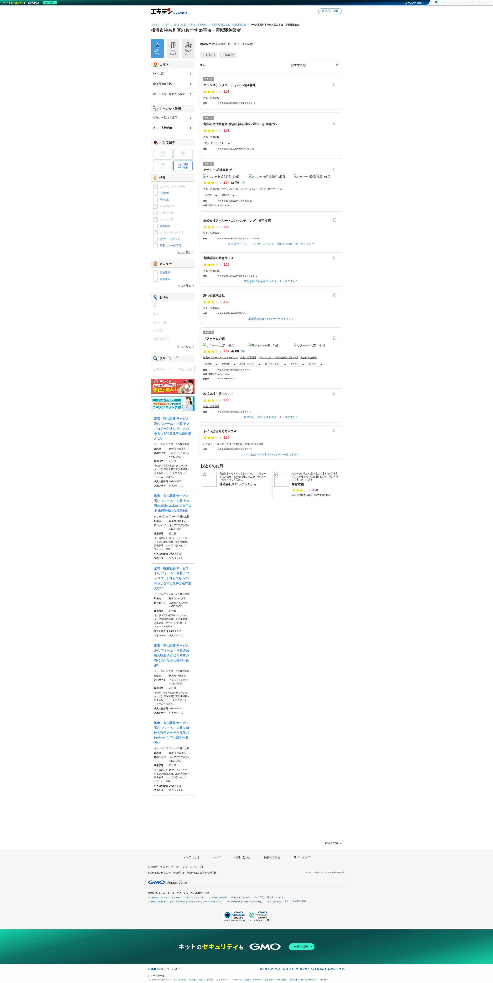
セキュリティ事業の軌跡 (295, 901)
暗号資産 (293, 980)
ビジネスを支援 (206, 980)
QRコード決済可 (247, 364)
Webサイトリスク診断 (240, 897)
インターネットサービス (158, 980)
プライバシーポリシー (187, 867)
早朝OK (225, 195)
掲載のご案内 (272, 857)
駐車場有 (226, 364)
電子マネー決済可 (272, 364)
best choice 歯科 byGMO (200, 872)
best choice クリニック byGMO (164, 872)
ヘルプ (217, 857)
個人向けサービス (309, 980)
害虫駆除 (165, 272)
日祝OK (208, 195)
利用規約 (153, 867)
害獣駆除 (165, 279)
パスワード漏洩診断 (218, 897)
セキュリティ (222, 980)
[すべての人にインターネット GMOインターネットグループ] (466, 2)
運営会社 (165, 867)
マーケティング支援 (240, 980)
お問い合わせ (242, 857)
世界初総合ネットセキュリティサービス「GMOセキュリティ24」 (176, 897)
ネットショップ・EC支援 (184, 980)
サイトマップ (302, 857)
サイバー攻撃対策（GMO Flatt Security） (245, 902)
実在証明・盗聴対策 (157, 902)
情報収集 (268, 980)
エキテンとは (191, 857)
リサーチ (257, 980)
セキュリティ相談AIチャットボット (269, 897)
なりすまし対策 (274, 902)
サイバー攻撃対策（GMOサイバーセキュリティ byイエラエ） (196, 902)
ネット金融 (281, 980)
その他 (323, 980)
